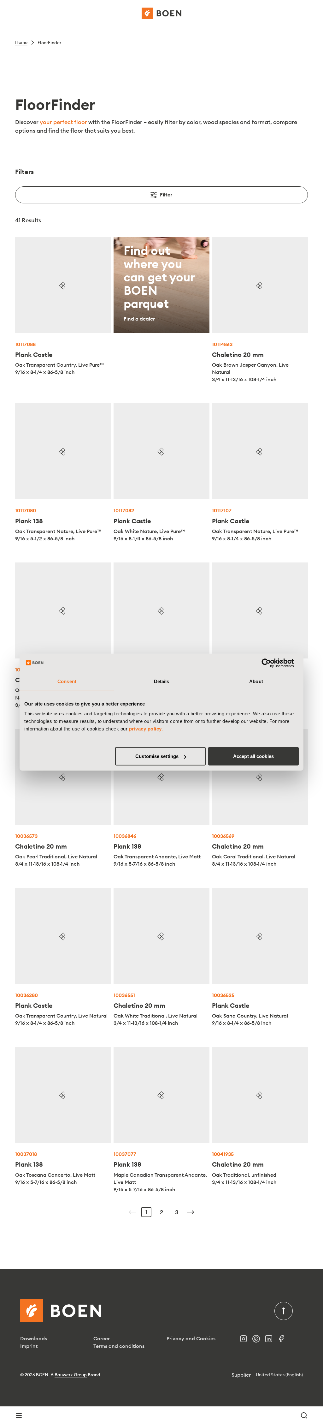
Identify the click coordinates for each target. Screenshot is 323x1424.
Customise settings (157, 756)
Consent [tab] (66, 681)
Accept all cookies (253, 756)
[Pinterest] (258, 1340)
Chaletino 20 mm (238, 354)
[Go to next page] (190, 1212)
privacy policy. (146, 728)
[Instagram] (246, 1340)
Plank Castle (34, 354)
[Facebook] (284, 1340)
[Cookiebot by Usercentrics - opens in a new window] (271, 663)
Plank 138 (29, 521)
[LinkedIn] (271, 1340)
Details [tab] (161, 681)
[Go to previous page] (132, 1212)
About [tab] (256, 681)
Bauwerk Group (71, 1375)
